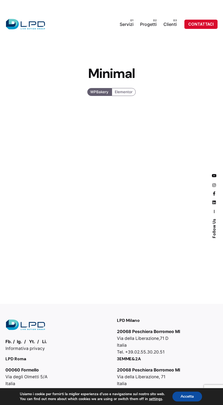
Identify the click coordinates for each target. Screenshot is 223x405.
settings (155, 399)
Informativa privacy (25, 348)
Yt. (32, 341)
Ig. (19, 341)
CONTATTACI (201, 24)
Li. (44, 341)
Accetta (187, 396)
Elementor (123, 91)
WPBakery (100, 91)
